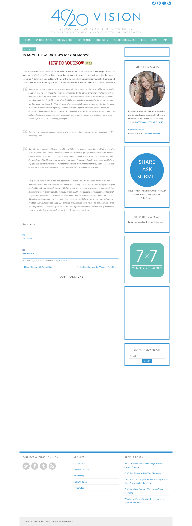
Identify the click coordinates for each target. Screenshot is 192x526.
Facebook (159, 3)
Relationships (84, 40)
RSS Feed (169, 3)
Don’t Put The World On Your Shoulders (142, 473)
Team (164, 40)
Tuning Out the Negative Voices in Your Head (96, 267)
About (153, 40)
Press (143, 40)
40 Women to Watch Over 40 (149, 122)
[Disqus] (70, 325)
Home (28, 40)
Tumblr (164, 3)
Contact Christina (136, 129)
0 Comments (63, 261)
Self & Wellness (64, 40)
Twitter (154, 3)
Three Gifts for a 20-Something (38, 267)
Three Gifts (102, 40)
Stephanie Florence (151, 133)
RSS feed (52, 466)
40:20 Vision (79, 463)
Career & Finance (44, 40)
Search (147, 361)
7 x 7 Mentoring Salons (124, 40)
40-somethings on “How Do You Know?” (56, 54)
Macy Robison (67, 521)
